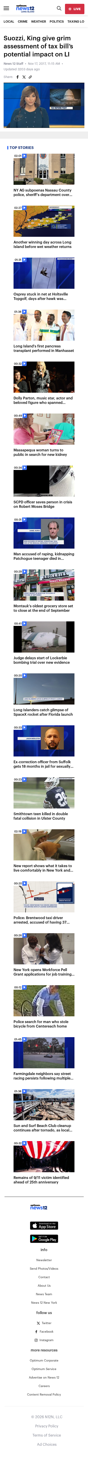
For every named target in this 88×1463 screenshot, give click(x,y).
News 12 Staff (13, 63)
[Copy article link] (30, 77)
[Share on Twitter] (24, 77)
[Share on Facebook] (17, 77)
